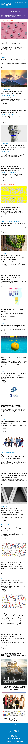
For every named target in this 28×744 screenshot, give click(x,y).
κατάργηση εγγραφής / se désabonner (14, 742)
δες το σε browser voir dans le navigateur (22, 4)
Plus (3, 68)
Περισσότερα (5, 53)
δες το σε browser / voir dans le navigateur (14, 741)
